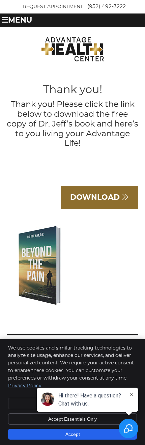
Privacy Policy (24, 386)
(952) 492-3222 (106, 6)
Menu (20, 20)
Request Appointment (53, 6)
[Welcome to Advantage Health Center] (72, 60)
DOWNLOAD (96, 197)
